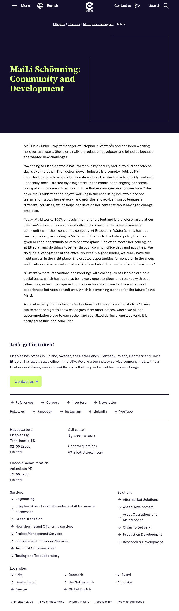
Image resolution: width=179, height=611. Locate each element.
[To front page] (89, 5)
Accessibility (103, 602)
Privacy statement (51, 602)
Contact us (24, 381)
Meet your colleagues (98, 24)
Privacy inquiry (79, 602)
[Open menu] (15, 5)
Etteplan (59, 24)
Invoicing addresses (130, 602)
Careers (74, 24)
